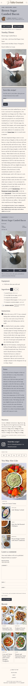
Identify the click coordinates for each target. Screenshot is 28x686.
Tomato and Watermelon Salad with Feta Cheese (20, 655)
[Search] (26, 2)
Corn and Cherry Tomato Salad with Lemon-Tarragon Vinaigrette (7, 657)
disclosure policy (18, 29)
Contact (14, 677)
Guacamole (8, 193)
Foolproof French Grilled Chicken (20, 629)
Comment (4, 565)
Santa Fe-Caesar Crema (9, 503)
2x (14, 289)
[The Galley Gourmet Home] (14, 2)
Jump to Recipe (7, 26)
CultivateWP (22, 682)
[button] (12, 18)
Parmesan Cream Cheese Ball (10, 191)
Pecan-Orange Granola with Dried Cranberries (18, 539)
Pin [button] (7, 270)
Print (20, 270)
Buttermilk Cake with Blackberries (7, 629)
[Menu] (1, 2)
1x (11, 289)
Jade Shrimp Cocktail (18, 510)
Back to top (15, 669)
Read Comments (18, 26)
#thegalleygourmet (12, 446)
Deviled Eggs (16, 188)
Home (3, 7)
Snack (14, 7)
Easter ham (11, 132)
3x (17, 289)
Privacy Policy (6, 682)
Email (5, 98)
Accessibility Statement (12, 682)
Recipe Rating (5, 560)
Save (5, 104)
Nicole (9, 18)
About (14, 675)
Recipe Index (8, 7)
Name (3, 587)
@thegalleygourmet (16, 444)
